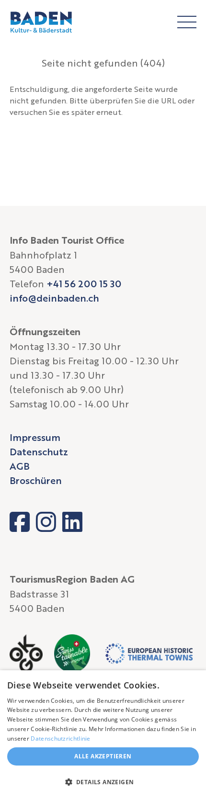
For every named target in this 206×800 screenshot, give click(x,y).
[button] (103, 782)
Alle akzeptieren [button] (102, 756)
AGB (20, 466)
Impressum (35, 437)
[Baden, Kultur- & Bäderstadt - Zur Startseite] (41, 22)
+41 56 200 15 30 (83, 283)
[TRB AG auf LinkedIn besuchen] (72, 521)
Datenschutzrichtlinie (60, 738)
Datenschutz (39, 451)
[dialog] (103, 735)
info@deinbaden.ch (54, 297)
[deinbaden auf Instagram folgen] (46, 521)
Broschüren (36, 480)
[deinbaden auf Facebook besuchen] (20, 521)
